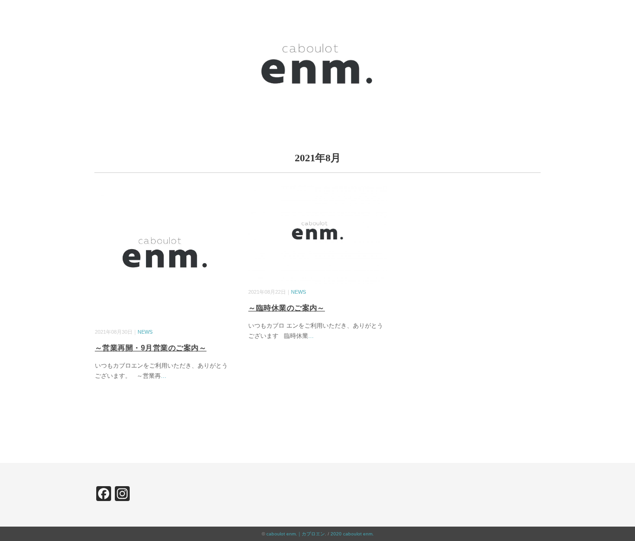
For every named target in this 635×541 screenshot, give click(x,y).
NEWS (145, 332)
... (163, 375)
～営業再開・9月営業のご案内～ (150, 348)
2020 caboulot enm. (352, 533)
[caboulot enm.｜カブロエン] (317, 21)
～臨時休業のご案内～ (286, 308)
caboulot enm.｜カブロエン (295, 533)
